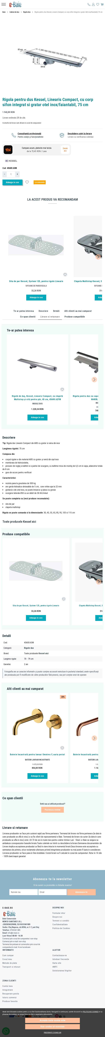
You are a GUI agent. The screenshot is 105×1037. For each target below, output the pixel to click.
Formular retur (58, 913)
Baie (3, 12)
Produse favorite (10, 1001)
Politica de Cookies (61, 928)
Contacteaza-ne (59, 955)
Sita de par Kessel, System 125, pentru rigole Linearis (36, 281)
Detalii (56, 311)
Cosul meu (7, 959)
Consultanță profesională (29, 133)
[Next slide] (98, 257)
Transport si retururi (11, 967)
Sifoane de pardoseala (36, 286)
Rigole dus (26, 12)
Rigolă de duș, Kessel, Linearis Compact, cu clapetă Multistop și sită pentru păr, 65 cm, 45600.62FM (37, 398)
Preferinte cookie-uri (52, 1033)
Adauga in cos (12, 182)
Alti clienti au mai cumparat (78, 311)
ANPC (55, 967)
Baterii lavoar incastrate (37, 760)
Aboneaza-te (81, 892)
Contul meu (7, 986)
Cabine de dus (14, 12)
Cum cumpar (8, 955)
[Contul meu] (89, 4)
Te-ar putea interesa (23, 311)
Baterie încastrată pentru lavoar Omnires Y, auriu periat (37, 754)
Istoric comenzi (9, 997)
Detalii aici (65, 149)
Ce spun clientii (27, 316)
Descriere (43, 311)
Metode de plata (9, 963)
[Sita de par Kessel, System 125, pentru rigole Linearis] (36, 245)
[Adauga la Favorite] (65, 274)
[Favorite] (97, 4)
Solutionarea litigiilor (62, 971)
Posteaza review (52, 809)
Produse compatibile (75, 316)
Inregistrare (7, 990)
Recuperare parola (10, 994)
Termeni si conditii (60, 921)
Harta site (56, 963)
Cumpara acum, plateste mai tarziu (36, 150)
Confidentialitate (60, 924)
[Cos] (102, 4)
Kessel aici (44, 653)
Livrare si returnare (50, 316)
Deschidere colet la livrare (80, 133)
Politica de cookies (91, 1012)
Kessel (27, 521)
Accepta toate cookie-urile (52, 1020)
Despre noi (57, 917)
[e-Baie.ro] (16, 4)
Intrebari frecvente (60, 959)
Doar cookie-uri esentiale (52, 1026)
